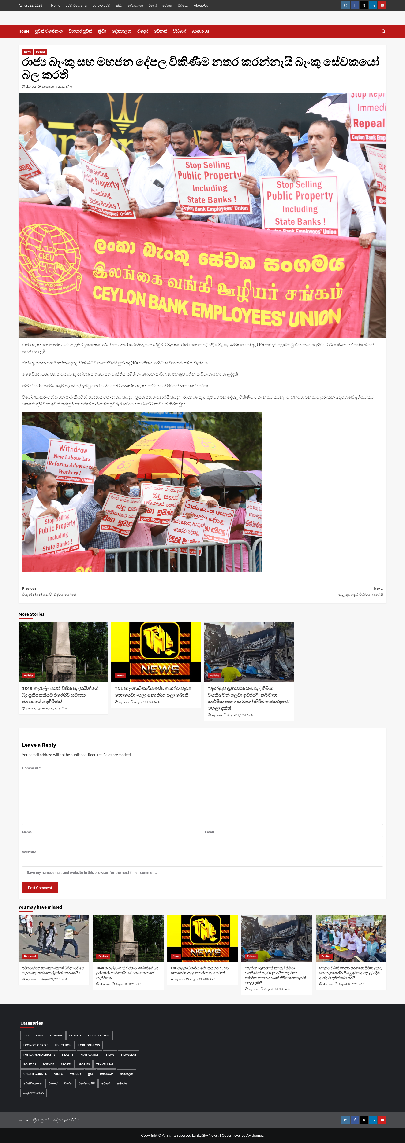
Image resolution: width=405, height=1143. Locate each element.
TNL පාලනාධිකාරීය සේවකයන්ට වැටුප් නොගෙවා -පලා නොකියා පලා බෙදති (153, 691)
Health (67, 1054)
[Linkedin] (373, 5)
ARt (26, 1035)
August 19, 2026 (143, 702)
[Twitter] (364, 5)
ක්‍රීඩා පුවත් (41, 1120)
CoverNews (231, 1135)
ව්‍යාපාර (53, 1083)
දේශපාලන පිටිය (66, 1120)
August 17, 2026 (236, 715)
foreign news (89, 1045)
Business (56, 1035)
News (27, 52)
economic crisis (35, 1045)
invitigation (89, 1054)
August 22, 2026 (50, 979)
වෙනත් (167, 5)
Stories (84, 1064)
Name (27, 832)
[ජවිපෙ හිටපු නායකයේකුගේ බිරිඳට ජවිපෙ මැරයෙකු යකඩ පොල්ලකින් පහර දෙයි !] (54, 938)
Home (55, 5)
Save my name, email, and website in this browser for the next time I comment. (92, 872)
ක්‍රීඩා (119, 5)
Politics (40, 52)
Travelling (104, 1064)
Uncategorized (35, 1074)
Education (63, 1045)
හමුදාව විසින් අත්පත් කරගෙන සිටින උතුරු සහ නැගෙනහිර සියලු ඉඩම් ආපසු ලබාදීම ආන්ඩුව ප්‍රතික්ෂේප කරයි (350, 973)
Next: (360, 591)
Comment (31, 767)
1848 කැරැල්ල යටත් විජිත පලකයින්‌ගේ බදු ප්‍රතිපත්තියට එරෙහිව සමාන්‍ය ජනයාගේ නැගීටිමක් (60, 695)
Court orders (99, 1035)
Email (209, 832)
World (75, 1074)
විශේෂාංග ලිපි (87, 1083)
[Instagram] (345, 5)
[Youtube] (382, 5)
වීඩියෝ (183, 5)
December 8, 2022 (53, 86)
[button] (383, 31)
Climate (75, 1035)
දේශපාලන (135, 5)
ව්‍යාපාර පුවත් (101, 5)
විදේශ (68, 1083)
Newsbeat (30, 956)
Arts (39, 1035)
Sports (66, 1064)
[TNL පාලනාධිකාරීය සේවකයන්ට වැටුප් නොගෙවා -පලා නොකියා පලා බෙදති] (156, 652)
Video (58, 1074)
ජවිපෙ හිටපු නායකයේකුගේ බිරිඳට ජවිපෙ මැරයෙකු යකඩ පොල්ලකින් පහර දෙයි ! (53, 971)
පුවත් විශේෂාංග (76, 5)
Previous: (49, 591)
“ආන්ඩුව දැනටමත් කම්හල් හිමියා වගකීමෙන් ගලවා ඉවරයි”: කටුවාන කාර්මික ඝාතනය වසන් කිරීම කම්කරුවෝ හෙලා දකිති (248, 698)
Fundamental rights (39, 1054)
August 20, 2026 (50, 709)
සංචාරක (122, 1083)
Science (48, 1064)
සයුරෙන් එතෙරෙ (33, 1093)
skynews (31, 86)
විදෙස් (152, 5)
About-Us (201, 5)
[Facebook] (355, 5)
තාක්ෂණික (106, 1074)
